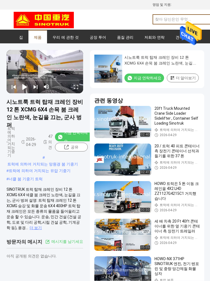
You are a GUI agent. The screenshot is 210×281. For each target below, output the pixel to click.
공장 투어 (98, 37)
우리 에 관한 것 (65, 37)
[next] (35, 87)
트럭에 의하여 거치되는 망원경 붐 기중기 (42, 164)
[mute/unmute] (46, 87)
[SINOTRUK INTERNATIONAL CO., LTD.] (44, 20)
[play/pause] (24, 87)
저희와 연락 (154, 37)
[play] (45, 71)
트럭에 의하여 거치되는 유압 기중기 (40, 170)
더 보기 (36, 228)
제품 (38, 37)
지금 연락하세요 (76, 137)
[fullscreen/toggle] (76, 87)
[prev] (13, 87)
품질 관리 (125, 37)
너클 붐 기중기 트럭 (26, 179)
